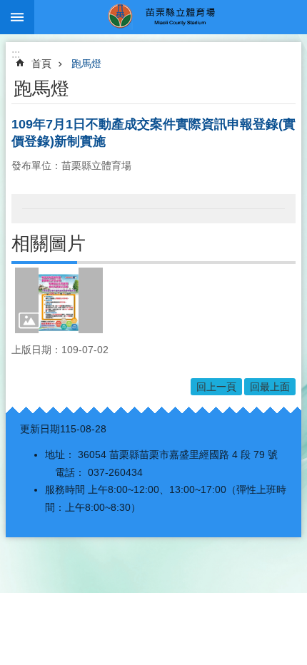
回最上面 (270, 386)
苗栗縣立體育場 (170, 17)
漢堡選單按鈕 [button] (17, 17)
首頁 (41, 63)
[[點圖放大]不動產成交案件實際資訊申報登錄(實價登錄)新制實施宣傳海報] (59, 300)
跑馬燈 (86, 63)
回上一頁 (216, 386)
